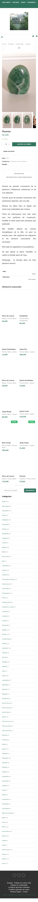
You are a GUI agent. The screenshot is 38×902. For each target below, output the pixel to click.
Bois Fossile (6, 443)
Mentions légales (15, 892)
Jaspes (32, 352)
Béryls (4, 318)
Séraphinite (24, 316)
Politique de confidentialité (19, 885)
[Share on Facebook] (4, 167)
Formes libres (20, 44)
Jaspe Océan (24, 443)
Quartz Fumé (24, 411)
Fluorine (22, 476)
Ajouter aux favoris (8, 151)
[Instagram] (19, 875)
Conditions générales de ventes (19, 889)
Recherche (30, 490)
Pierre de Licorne (8, 316)
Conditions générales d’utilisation (19, 887)
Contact (25, 892)
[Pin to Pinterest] (13, 167)
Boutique (16, 2)
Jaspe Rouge (6, 411)
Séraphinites (24, 320)
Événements (31, 2)
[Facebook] (17, 5)
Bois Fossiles (6, 445)
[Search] (29, 37)
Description (19, 173)
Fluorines (14, 161)
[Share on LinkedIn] (18, 167)
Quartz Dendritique (9, 349)
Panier (23, 2)
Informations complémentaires (19, 177)
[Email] (23, 875)
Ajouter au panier (24, 144)
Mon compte (6, 2)
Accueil (4, 44)
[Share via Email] (28, 167)
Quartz (14, 352)
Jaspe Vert (23, 349)
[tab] (19, 173)
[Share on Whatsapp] (23, 167)
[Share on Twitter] (9, 167)
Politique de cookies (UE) (22, 883)
